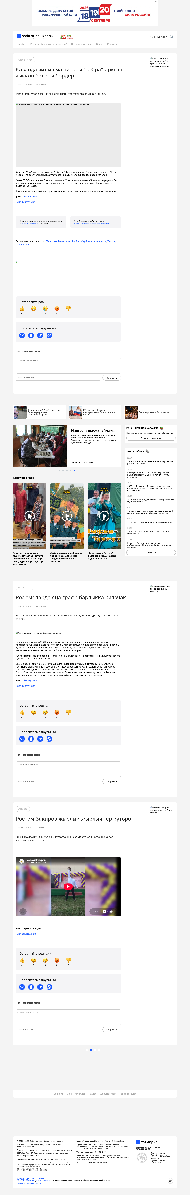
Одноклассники (97, 241)
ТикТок (75, 241)
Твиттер (111, 241)
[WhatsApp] (49, 335)
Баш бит (21, 44)
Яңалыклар (24, 587)
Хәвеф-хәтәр (25, 59)
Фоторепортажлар (81, 44)
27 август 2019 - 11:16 (24, 827)
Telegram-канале (30, 223)
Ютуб (84, 241)
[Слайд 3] (67, 470)
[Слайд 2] (63, 470)
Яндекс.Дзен (23, 244)
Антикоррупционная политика (30, 1178)
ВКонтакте (64, 241)
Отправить (111, 377)
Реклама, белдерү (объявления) (48, 44)
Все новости (151, 552)
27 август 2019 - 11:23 (24, 606)
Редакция (112, 44)
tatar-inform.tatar (25, 201)
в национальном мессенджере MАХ (92, 223)
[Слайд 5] (74, 470)
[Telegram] (40, 335)
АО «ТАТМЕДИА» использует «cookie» (34, 1180)
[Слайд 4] (70, 470)
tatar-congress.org (26, 933)
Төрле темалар (128, 1093)
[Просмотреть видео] (29, 516)
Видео (99, 44)
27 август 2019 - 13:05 (24, 84)
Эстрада (23, 808)
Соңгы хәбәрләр (76, 1093)
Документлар (108, 1093)
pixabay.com (30, 196)
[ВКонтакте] (22, 335)
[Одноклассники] (31, 335)
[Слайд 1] (59, 470)
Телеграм (51, 241)
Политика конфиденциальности (31, 1183)
